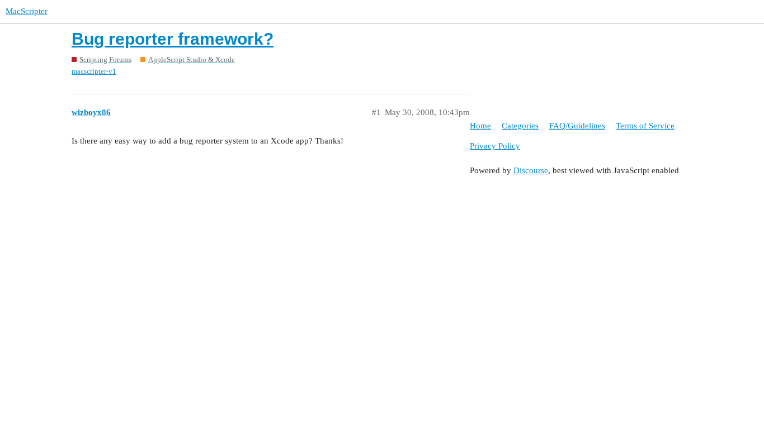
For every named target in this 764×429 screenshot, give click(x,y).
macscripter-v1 (94, 71)
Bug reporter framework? (172, 39)
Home (480, 125)
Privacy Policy (495, 145)
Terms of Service (645, 125)
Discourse (530, 170)
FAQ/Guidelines (577, 125)
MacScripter (27, 11)
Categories (520, 125)
